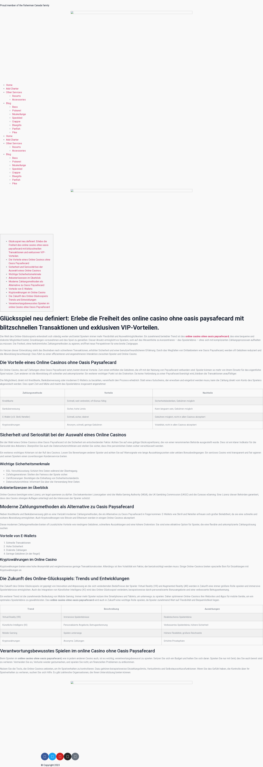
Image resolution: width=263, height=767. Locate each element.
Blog (8, 103)
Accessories (19, 99)
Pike (14, 132)
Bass (15, 106)
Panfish (16, 128)
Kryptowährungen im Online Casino (27, 292)
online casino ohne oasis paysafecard (207, 336)
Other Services (14, 92)
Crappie (16, 121)
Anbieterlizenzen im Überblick (25, 277)
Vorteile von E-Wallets (20, 288)
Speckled (17, 117)
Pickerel (16, 110)
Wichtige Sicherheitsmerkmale (25, 274)
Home (9, 85)
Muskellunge (19, 114)
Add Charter (12, 88)
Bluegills (16, 125)
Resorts (16, 96)
